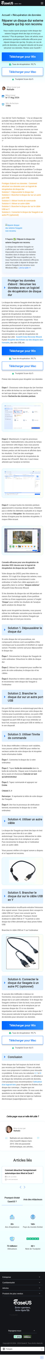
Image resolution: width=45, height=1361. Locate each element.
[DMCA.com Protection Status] (27, 1336)
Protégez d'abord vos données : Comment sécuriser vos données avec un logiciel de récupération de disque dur (19, 186)
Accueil (6, 15)
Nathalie (10, 89)
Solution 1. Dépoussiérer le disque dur (18, 192)
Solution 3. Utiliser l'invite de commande (19, 200)
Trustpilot (13, 1314)
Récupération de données (27, 15)
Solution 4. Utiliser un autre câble (16, 203)
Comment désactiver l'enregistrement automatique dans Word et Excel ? (20, 1172)
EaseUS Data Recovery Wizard (29, 337)
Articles (5, 1288)
